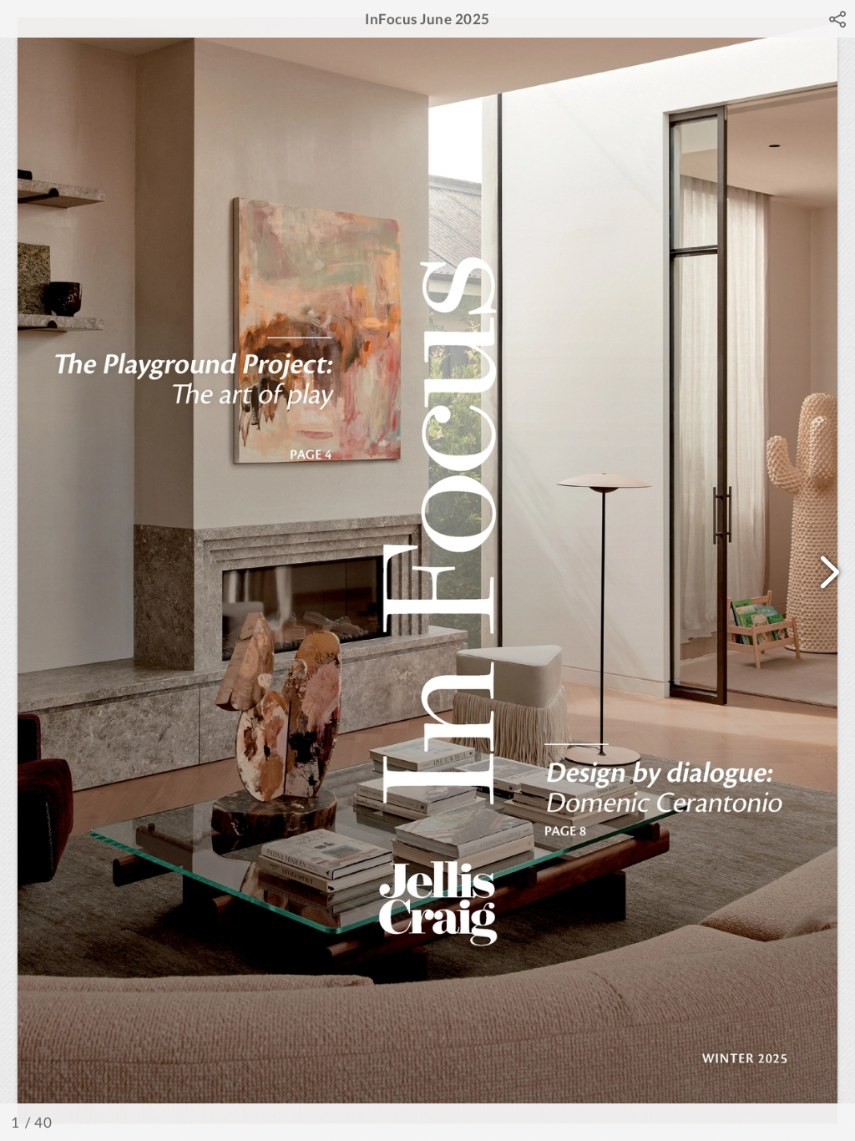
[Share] (837, 19)
